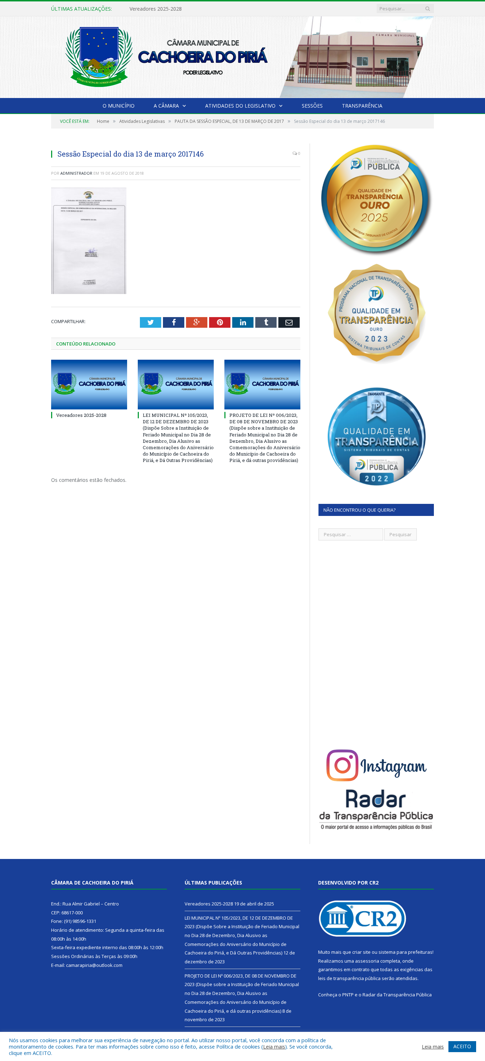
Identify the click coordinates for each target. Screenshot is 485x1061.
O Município (119, 105)
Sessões (312, 105)
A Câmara (166, 105)
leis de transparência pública (349, 978)
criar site (361, 952)
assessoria (367, 961)
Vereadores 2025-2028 (81, 415)
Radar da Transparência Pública (397, 994)
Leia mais (274, 1046)
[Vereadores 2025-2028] (89, 384)
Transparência (362, 105)
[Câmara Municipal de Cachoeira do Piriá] (242, 56)
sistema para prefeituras (405, 952)
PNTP (348, 994)
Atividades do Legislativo (240, 105)
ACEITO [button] (462, 1046)
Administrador (76, 173)
